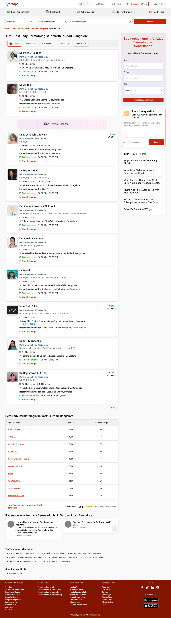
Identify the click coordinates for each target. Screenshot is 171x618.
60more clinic (28, 324)
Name (126, 60)
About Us (105, 587)
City (125, 84)
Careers (105, 592)
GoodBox (8, 610)
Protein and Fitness (12, 592)
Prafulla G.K (13, 451)
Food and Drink (11, 602)
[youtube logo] (157, 588)
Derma (25, 29)
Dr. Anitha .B (26, 85)
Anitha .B (11, 437)
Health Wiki (74, 587)
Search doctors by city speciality (50, 595)
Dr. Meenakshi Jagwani (33, 134)
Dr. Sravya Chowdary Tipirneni (37, 206)
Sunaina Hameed (15, 466)
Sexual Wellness (11, 597)
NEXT (113, 408)
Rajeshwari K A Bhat (16, 496)
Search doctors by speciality (48, 592)
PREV (11, 408)
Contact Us (106, 589)
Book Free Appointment (137, 4)
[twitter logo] (147, 588)
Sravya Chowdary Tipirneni (19, 459)
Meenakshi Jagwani (16, 444)
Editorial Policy (107, 602)
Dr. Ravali (24, 270)
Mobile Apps (106, 595)
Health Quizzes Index (78, 595)
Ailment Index (75, 602)
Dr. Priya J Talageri (30, 52)
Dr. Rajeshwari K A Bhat (33, 373)
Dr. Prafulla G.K (28, 170)
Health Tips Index (76, 589)
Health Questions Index (79, 592)
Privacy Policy (107, 600)
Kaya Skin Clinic (28, 306)
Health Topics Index (77, 597)
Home (7, 29)
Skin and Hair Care (12, 595)
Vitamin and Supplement (14, 589)
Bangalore (16, 29)
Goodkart (8, 587)
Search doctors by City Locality (49, 589)
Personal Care (10, 605)
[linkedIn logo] (152, 588)
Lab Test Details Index (78, 605)
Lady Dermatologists (38, 29)
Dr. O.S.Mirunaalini (30, 341)
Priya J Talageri (14, 429)
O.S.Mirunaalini (14, 488)
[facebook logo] (142, 588)
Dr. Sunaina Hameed (31, 238)
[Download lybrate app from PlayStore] (151, 602)
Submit (156, 142)
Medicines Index (76, 600)
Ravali (10, 473)
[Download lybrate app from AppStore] (151, 608)
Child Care (9, 607)
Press (104, 605)
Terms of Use (107, 597)
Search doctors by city (46, 587)
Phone (126, 72)
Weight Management (13, 600)
